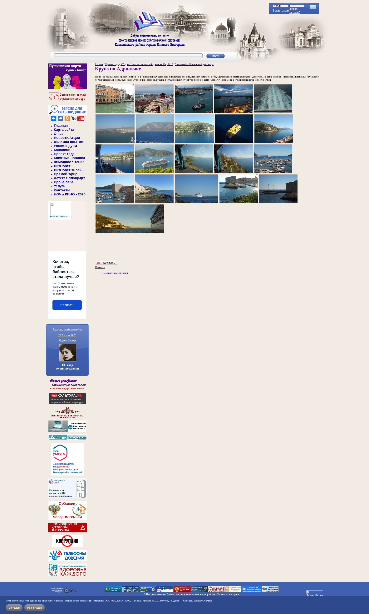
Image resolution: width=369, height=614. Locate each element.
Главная (61, 126)
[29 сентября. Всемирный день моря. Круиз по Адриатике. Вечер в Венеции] (233, 113)
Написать (67, 305)
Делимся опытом (68, 142)
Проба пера (64, 182)
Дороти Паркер (67, 340)
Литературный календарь (67, 329)
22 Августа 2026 (67, 335)
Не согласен (34, 607)
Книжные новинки (69, 158)
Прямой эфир (65, 174)
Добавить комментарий (115, 272)
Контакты (62, 190)
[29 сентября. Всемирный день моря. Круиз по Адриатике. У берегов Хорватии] (273, 173)
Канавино (62, 150)
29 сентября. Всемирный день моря (194, 64)
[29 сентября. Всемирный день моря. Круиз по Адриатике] (115, 143)
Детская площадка (70, 178)
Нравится (100, 267)
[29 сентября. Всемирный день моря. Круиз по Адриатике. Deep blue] (234, 143)
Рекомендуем (65, 146)
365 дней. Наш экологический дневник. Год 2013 (147, 64)
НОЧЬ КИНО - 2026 (70, 194)
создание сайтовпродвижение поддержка (57, 590)
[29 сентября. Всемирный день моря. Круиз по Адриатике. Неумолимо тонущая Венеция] (115, 113)
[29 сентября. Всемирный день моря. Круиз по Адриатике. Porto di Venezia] (154, 113)
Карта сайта (64, 130)
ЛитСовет (62, 166)
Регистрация (281, 10)
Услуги (59, 186)
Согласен (14, 607)
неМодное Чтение (69, 162)
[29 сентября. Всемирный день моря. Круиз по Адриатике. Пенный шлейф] (273, 113)
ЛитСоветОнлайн (69, 170)
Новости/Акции (67, 138)
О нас (58, 134)
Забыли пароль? (294, 10)
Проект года (64, 154)
